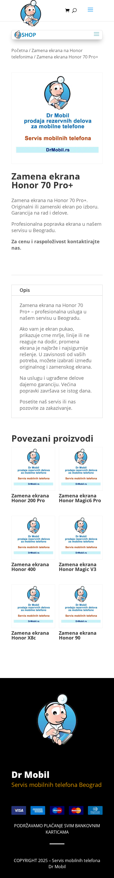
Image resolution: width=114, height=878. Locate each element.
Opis (25, 290)
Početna (19, 50)
